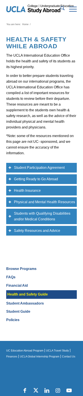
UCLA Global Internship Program (39, 356)
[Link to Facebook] (24, 390)
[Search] (60, 9)
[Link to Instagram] (58, 390)
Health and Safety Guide (27, 294)
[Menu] (71, 9)
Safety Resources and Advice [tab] (37, 230)
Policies (12, 320)
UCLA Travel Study (57, 350)
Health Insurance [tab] (27, 190)
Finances (11, 356)
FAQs (10, 277)
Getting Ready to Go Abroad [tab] (36, 179)
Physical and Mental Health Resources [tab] (44, 202)
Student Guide (18, 311)
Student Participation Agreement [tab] (39, 167)
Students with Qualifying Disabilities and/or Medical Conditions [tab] (42, 216)
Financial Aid (17, 285)
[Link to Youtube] (69, 390)
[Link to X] (36, 390)
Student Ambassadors (25, 303)
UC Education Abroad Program (24, 350)
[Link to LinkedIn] (47, 390)
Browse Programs (21, 269)
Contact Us (68, 356)
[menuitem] (60, 9)
